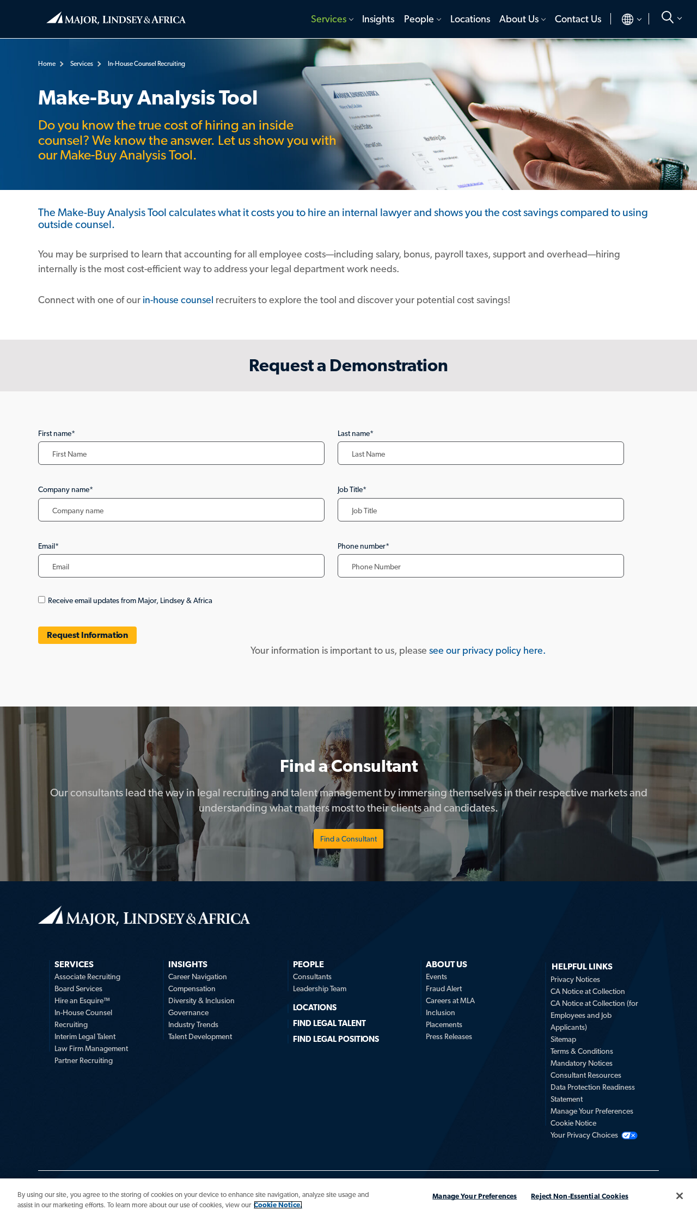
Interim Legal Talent (84, 1036)
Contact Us (578, 18)
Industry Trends (193, 1024)
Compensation (192, 988)
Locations (470, 18)
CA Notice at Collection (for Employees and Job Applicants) (594, 1015)
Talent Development (200, 1036)
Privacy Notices (575, 979)
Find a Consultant (348, 838)
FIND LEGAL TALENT (329, 1023)
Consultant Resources (586, 1075)
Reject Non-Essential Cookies (579, 1196)
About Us (519, 18)
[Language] (622, 19)
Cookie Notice (573, 1123)
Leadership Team (319, 988)
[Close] (680, 1196)
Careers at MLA (450, 1000)
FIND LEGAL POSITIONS (336, 1039)
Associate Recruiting (87, 976)
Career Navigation (197, 976)
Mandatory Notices (582, 1063)
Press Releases (449, 1036)
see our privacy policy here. (487, 650)
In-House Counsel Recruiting (83, 1018)
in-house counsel (178, 299)
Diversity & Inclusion (201, 1000)
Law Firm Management (91, 1048)
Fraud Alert (444, 988)
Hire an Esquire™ (82, 1000)
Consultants (312, 976)
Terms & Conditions (582, 1051)
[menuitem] (331, 19)
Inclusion (440, 1012)
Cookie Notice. (278, 1205)
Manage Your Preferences (592, 1111)
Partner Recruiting (83, 1060)
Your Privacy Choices (584, 1135)
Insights (378, 18)
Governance (188, 1012)
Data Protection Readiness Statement (593, 1093)
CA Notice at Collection (588, 991)
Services (328, 18)
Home (116, 13)
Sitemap (563, 1039)
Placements (444, 1024)
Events (436, 976)
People (419, 18)
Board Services (78, 988)
